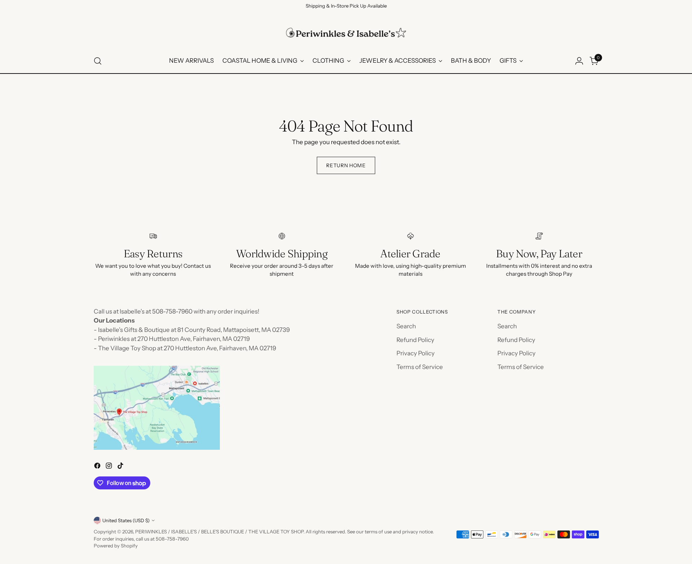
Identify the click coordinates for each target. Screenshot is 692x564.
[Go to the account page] (579, 61)
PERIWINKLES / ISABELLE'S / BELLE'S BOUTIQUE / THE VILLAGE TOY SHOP (219, 531)
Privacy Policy (415, 353)
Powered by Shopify (116, 546)
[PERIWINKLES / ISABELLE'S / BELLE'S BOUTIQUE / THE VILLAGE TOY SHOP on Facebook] (98, 467)
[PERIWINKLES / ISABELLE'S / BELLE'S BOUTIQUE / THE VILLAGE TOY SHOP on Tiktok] (121, 467)
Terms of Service (419, 366)
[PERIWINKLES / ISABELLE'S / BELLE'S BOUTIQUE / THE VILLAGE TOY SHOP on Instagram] (109, 467)
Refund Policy (415, 339)
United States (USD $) (126, 520)
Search (406, 326)
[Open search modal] (97, 61)
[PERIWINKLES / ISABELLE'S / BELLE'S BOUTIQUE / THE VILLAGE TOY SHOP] (346, 33)
